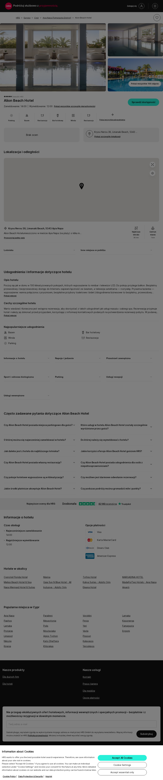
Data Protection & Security (30, 776)
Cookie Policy (9, 776)
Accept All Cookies (122, 757)
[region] (81, 762)
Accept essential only (122, 772)
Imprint (49, 776)
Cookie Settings (122, 765)
